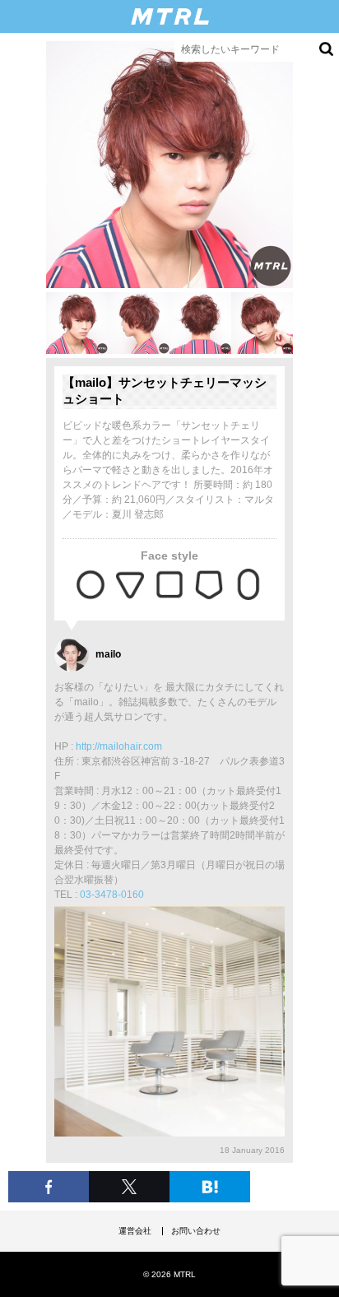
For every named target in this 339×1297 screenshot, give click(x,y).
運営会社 (134, 1230)
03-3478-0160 (112, 894)
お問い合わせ (196, 1230)
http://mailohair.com (119, 746)
